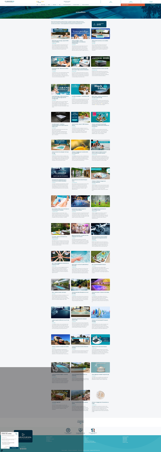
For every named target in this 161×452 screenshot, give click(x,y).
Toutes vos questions (85, 4)
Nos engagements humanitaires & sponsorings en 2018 (99, 209)
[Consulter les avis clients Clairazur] (40, 2)
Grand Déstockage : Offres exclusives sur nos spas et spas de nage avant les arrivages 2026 (60, 97)
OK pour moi (14, 447)
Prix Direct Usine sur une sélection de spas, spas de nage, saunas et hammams (80, 69)
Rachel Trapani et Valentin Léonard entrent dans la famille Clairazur (99, 152)
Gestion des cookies (86, 450)
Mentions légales (64, 450)
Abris (60, 4)
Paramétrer (5, 447)
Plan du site (80, 450)
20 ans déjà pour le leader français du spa (100, 374)
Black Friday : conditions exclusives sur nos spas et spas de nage (100, 97)
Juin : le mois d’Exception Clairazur (99, 264)
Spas (37, 4)
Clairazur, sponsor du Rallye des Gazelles (60, 346)
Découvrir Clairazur (76, 4)
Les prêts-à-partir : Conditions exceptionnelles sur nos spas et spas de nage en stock (60, 125)
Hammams (54, 4)
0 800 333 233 (67, 2)
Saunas (49, 4)
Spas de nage (43, 4)
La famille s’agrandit (56, 402)
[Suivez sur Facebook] (20, 448)
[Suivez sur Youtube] (25, 448)
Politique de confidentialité (72, 450)
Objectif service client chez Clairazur (99, 346)
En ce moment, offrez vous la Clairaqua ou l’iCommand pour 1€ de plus (60, 209)
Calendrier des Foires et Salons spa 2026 (100, 68)
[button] (2, 451)
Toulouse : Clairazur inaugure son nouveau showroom (99, 182)
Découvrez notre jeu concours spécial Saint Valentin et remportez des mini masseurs (99, 238)
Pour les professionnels (67, 4)
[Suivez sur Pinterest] (24, 448)
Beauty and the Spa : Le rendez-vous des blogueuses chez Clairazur (80, 236)
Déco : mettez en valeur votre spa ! (59, 292)
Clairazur (52, 19)
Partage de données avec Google (6, 443)
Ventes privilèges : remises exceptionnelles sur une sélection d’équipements (79, 42)
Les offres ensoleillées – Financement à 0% (80, 96)
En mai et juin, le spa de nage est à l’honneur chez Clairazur (79, 209)
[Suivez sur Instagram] (22, 448)
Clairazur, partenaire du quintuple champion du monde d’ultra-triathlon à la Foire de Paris (100, 125)
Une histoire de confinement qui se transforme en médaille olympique (59, 180)
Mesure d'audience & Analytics (5, 444)
